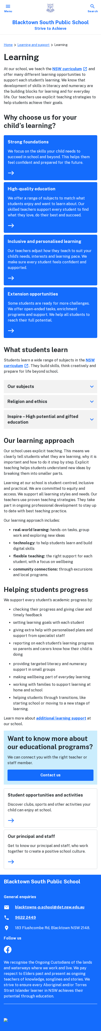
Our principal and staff (31, 836)
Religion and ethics (51, 401)
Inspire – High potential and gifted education (51, 419)
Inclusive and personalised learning (44, 241)
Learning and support (33, 45)
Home (8, 45)
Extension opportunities (33, 293)
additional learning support (61, 718)
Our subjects (51, 386)
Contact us (50, 775)
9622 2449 (25, 917)
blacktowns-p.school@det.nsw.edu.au (49, 907)
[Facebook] (8, 952)
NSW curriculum (70, 69)
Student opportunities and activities (45, 795)
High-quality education (31, 188)
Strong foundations (28, 141)
